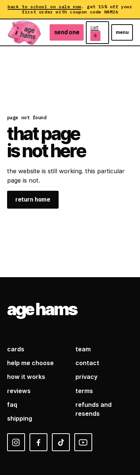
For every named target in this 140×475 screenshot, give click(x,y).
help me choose (30, 363)
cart (94, 31)
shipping (19, 418)
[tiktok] (61, 442)
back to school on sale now (44, 6)
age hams (42, 309)
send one (67, 32)
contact (87, 363)
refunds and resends (93, 409)
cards (15, 349)
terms (84, 391)
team (83, 349)
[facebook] (38, 442)
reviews (19, 391)
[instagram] (16, 442)
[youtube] (83, 442)
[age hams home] (24, 32)
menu (122, 32)
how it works (26, 376)
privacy (86, 376)
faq (12, 404)
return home (32, 199)
